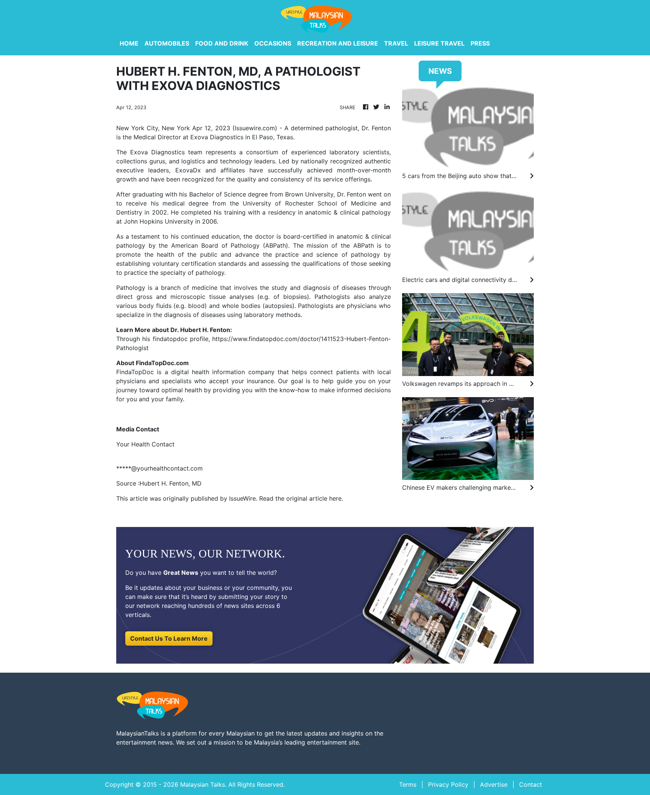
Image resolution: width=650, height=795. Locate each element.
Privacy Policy (448, 784)
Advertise (493, 784)
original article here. (314, 498)
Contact (530, 784)
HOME (129, 43)
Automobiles (166, 43)
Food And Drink (221, 43)
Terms (407, 784)
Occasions (272, 43)
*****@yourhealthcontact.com (159, 468)
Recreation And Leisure (337, 43)
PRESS (480, 43)
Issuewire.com (255, 128)
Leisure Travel (439, 43)
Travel (396, 43)
